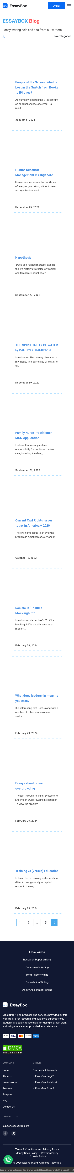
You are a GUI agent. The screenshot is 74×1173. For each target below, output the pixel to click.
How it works (10, 1082)
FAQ (5, 1100)
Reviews (7, 1088)
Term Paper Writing (37, 974)
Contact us (9, 1106)
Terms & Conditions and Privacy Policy (37, 1149)
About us (8, 1076)
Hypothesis (23, 257)
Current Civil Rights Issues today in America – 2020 (33, 523)
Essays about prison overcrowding (29, 785)
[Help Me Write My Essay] (15, 6)
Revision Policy (49, 1153)
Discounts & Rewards (45, 1070)
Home (6, 1070)
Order (56, 5)
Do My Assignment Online (37, 989)
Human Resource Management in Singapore (34, 172)
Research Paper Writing (37, 959)
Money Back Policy (27, 1153)
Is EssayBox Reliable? (45, 1082)
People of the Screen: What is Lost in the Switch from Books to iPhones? (36, 87)
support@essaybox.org (16, 1126)
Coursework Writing (37, 967)
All (4, 36)
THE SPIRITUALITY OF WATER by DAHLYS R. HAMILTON (36, 347)
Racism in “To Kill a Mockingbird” (28, 610)
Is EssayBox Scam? (43, 1088)
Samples (7, 1094)
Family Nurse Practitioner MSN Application (33, 435)
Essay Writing (37, 952)
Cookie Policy (38, 1156)
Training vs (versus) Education (37, 871)
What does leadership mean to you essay (36, 698)
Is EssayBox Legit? (43, 1076)
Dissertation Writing (37, 982)
